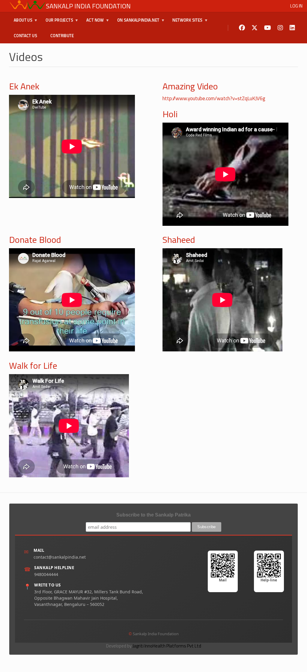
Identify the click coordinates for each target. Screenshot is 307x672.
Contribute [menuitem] (62, 36)
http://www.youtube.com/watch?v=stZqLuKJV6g (213, 98)
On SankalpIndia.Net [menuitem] (135, 22)
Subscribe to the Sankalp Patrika (153, 514)
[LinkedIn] (292, 28)
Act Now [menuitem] (93, 22)
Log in (296, 5)
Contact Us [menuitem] (25, 36)
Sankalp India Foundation (88, 6)
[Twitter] (255, 28)
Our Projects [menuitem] (57, 22)
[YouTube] (267, 28)
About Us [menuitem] (20, 22)
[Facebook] (242, 28)
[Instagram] (280, 28)
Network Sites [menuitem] (185, 22)
